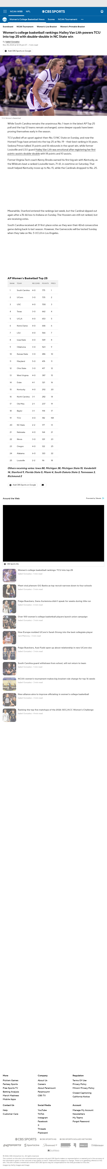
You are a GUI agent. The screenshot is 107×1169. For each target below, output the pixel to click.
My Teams (78, 1117)
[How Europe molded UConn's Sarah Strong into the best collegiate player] (9, 637)
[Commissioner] (68, 1144)
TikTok (41, 1114)
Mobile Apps (9, 1099)
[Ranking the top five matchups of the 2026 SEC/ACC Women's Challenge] (9, 715)
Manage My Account (83, 1110)
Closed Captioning (82, 1093)
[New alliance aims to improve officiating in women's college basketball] (9, 699)
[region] (53, 533)
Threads (42, 1129)
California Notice (81, 1096)
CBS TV (42, 1095)
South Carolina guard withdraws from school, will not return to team (52, 663)
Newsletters (79, 1114)
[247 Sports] (12, 1144)
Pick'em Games (10, 1080)
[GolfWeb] (53, 1150)
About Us (42, 1080)
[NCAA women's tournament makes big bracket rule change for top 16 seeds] (9, 684)
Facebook (43, 1121)
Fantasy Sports (10, 1084)
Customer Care (10, 1114)
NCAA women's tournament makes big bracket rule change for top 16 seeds (56, 678)
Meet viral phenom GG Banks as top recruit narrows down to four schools (55, 585)
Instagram (43, 1117)
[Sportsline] (32, 1144)
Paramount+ (44, 1091)
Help (5, 1110)
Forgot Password (81, 1121)
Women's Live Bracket (47, 26)
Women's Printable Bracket (72, 26)
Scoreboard (8, 26)
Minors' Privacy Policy (83, 1088)
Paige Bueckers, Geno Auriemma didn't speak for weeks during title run (54, 601)
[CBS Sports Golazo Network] (76, 1139)
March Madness (11, 1095)
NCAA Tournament (25, 26)
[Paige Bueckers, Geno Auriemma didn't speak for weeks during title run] (9, 606)
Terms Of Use (80, 1080)
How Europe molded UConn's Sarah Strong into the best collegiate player (55, 632)
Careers (42, 1084)
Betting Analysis (11, 1091)
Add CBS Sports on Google (19, 51)
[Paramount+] (50, 1144)
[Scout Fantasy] (97, 1145)
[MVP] (83, 1144)
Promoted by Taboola (93, 498)
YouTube (42, 1110)
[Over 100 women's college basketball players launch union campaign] (9, 622)
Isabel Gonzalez (13, 42)
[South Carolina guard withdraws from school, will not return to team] (9, 668)
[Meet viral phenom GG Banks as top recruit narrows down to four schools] (9, 591)
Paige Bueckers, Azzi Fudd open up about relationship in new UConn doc (55, 647)
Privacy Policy (79, 1084)
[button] (5, 11)
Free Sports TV (10, 1088)
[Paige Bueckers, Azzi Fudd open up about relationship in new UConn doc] (9, 653)
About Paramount (47, 1088)
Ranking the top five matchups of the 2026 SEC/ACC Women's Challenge (55, 709)
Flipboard (43, 1132)
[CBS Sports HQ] (48, 1139)
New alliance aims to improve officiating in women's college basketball (53, 694)
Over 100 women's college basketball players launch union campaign (52, 616)
